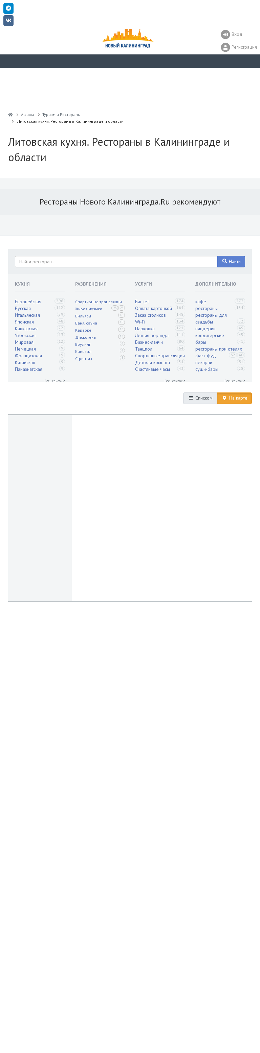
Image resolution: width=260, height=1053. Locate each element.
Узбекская (25, 335)
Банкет (142, 301)
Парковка (145, 329)
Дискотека (85, 337)
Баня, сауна (86, 323)
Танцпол (143, 349)
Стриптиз (83, 358)
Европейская (28, 301)
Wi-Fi (140, 322)
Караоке (83, 330)
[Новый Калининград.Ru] (10, 114)
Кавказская (26, 329)
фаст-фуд (205, 356)
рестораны (206, 308)
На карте (237, 398)
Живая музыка (88, 308)
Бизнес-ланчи (149, 342)
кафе (200, 301)
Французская (28, 356)
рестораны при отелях (218, 349)
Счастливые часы (152, 369)
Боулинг (83, 344)
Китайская (25, 362)
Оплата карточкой (153, 308)
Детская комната (152, 362)
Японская (24, 322)
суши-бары (206, 369)
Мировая (24, 342)
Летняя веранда (152, 335)
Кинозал (83, 351)
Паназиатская (28, 369)
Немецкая (25, 349)
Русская (23, 308)
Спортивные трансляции (98, 301)
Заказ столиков (150, 315)
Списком (203, 398)
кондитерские (209, 335)
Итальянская (27, 315)
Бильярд (83, 315)
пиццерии (205, 329)
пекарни (203, 362)
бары (200, 342)
